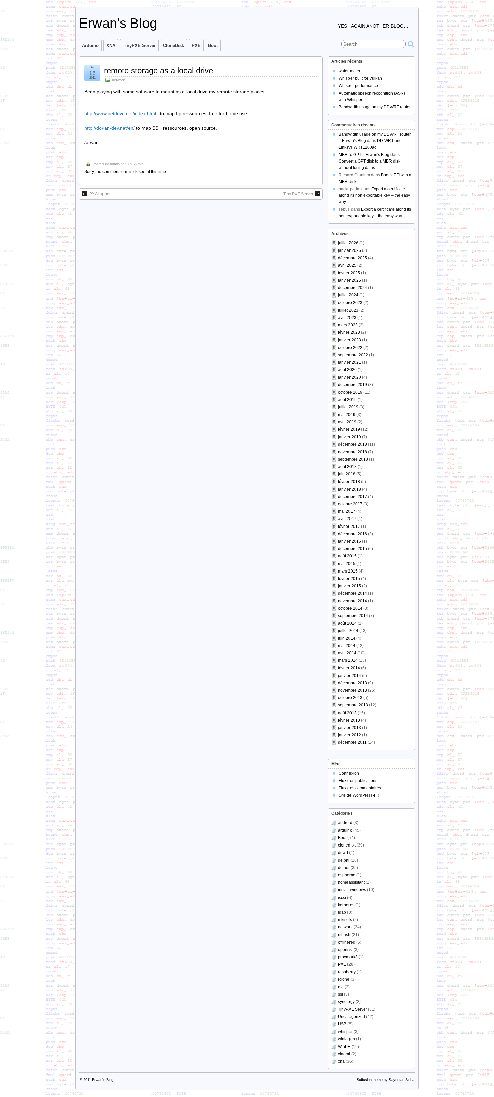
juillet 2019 (348, 407)
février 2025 (349, 273)
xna (341, 1061)
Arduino (90, 45)
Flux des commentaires (360, 788)
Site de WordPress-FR (359, 795)
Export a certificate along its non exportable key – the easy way (374, 195)
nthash (344, 934)
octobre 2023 (350, 302)
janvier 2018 (349, 489)
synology (346, 1001)
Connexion (349, 773)
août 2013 (347, 713)
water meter (349, 70)
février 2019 (349, 429)
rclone (343, 979)
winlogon (346, 1039)
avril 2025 (347, 265)
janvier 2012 (349, 735)
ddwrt (343, 852)
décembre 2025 (352, 258)
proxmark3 (348, 957)
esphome (346, 875)
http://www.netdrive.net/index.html (120, 113)
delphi (343, 860)
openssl (345, 949)
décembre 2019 (352, 384)
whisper (345, 1031)
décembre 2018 (352, 444)
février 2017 (349, 526)
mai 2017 (346, 511)
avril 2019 (347, 422)
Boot (213, 45)
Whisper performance (358, 85)
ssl (340, 994)
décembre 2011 (352, 742)
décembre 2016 (352, 534)
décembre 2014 (352, 593)
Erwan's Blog (118, 23)
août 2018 (347, 466)
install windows (352, 889)
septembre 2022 (353, 355)
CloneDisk (173, 45)
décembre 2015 (352, 548)
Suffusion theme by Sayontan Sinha (385, 1080)
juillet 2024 (348, 295)
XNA (110, 45)
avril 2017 (347, 518)
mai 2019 (346, 414)
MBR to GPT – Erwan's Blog (364, 154)
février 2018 (349, 481)
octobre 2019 (350, 392)
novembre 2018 (352, 452)
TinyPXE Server (139, 45)
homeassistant (351, 882)
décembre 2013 (352, 683)
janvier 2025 (349, 280)
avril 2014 (347, 653)
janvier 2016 (349, 541)
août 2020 (347, 369)
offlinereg (346, 942)
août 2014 (347, 623)
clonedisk (347, 845)
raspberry (347, 972)
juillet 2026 (348, 243)
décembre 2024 (352, 287)
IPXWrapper (99, 194)
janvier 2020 (349, 377)
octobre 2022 (350, 347)
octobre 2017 (350, 504)
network (118, 80)
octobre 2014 (350, 608)
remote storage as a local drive (158, 70)
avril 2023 (347, 317)
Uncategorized (351, 1016)
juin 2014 (346, 638)
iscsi (342, 897)
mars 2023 (348, 325)
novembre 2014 (352, 601)
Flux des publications (358, 780)
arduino (345, 830)
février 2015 (349, 578)
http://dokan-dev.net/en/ (109, 128)
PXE (196, 45)
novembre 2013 (352, 690)
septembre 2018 (353, 459)
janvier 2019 (349, 437)
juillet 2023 (348, 310)
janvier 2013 (349, 727)
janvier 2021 (349, 362)
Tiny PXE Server (298, 194)
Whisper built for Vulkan (360, 78)
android (345, 822)
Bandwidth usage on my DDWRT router (375, 107)
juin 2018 (346, 474)
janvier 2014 (349, 675)
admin (115, 164)
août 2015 (347, 556)
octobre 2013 (350, 697)
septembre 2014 (353, 615)
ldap (342, 912)
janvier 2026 (349, 250)
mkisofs (345, 919)
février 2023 (349, 332)
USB (342, 1024)
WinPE (344, 1046)
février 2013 (349, 720)
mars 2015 (348, 571)
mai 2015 (346, 563)
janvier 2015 (349, 586)
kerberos (346, 905)
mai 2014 (346, 645)
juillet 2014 (348, 630)
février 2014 (349, 668)
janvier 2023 (349, 340)
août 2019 (347, 399)
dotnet (343, 867)
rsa (341, 987)
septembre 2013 (353, 705)
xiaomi (344, 1054)
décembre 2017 (352, 496)
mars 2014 (348, 660)
